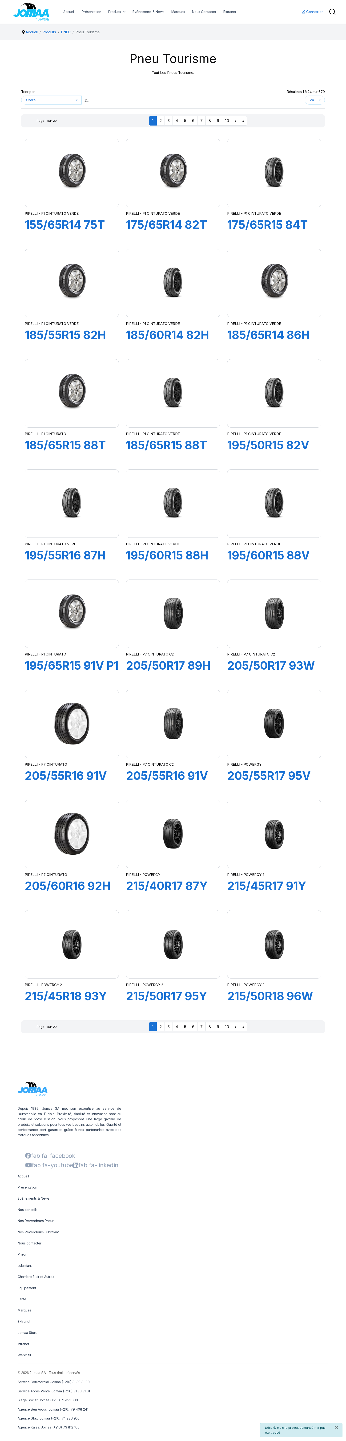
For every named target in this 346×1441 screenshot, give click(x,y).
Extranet (229, 12)
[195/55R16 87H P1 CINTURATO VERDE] (71, 503)
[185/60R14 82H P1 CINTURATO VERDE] (173, 283)
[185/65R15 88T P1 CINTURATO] (71, 393)
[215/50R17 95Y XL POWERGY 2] (173, 944)
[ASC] (86, 100)
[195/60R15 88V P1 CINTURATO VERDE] (274, 503)
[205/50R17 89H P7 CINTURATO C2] (173, 613)
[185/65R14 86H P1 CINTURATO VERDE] (274, 283)
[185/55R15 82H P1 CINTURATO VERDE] (71, 283)
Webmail (24, 1355)
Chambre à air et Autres (36, 1277)
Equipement (27, 1288)
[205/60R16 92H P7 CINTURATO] (71, 834)
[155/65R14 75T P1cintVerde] (71, 173)
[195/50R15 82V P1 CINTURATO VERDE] (274, 393)
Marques (178, 12)
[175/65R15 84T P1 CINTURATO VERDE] (274, 173)
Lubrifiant (25, 1266)
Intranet (23, 1344)
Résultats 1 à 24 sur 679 (306, 91)
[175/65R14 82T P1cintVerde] (173, 173)
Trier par (28, 91)
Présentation (91, 12)
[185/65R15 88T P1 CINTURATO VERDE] (173, 393)
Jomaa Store (27, 1333)
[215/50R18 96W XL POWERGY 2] (274, 944)
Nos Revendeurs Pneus (36, 1221)
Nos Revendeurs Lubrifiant (38, 1232)
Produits (114, 12)
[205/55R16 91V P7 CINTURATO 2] (173, 724)
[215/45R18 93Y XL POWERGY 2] (71, 944)
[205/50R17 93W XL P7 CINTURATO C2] (274, 613)
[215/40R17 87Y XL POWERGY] (173, 834)
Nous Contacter (204, 12)
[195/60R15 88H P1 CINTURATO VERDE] (173, 503)
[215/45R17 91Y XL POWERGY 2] (274, 834)
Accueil (69, 12)
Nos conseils (27, 1210)
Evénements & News (148, 12)
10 (227, 120)
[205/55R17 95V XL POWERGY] (274, 724)
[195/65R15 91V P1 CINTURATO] (71, 613)
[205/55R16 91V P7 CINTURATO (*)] (71, 724)
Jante (22, 1299)
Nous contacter (29, 1243)
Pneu (22, 1254)
